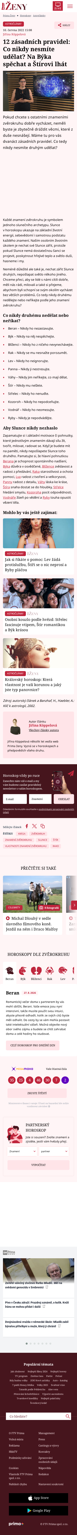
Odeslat (64, 799)
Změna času (37, 1376)
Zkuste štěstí (37, 1093)
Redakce (43, 1474)
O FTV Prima (16, 1433)
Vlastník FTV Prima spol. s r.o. (21, 1476)
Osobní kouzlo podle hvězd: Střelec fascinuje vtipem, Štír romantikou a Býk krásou (36, 624)
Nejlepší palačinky (50, 1398)
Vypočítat (38, 1165)
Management (46, 1433)
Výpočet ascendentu (52, 1393)
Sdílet (62, 26)
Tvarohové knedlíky (27, 1398)
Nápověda (44, 1468)
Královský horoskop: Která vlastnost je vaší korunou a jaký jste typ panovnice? (33, 684)
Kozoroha (34, 492)
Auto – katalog (60, 1380)
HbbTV (13, 1451)
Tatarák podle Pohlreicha (32, 1389)
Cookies (14, 1468)
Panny (7, 482)
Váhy (41, 482)
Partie (49, 1376)
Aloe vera (53, 1389)
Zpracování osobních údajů (47, 1460)
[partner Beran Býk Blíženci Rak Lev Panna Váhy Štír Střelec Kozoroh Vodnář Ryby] (54, 1151)
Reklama (14, 1445)
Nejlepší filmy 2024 (37, 1371)
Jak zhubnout (18, 1371)
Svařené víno (58, 1384)
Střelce (58, 487)
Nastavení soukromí (50, 1484)
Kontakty (44, 1451)
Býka (6, 466)
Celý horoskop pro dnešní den (32, 1045)
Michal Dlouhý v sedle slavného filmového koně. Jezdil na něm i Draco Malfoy (32, 924)
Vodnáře (9, 497)
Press (41, 1439)
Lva (18, 477)
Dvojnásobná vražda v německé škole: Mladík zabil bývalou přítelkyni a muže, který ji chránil (37, 1324)
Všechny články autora (44, 730)
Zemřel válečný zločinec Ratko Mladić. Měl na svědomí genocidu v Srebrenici (33, 1285)
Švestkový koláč (38, 1402)
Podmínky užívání (20, 1458)
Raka (36, 471)
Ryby (46, 497)
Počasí (58, 1376)
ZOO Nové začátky (40, 1380)
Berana (8, 461)
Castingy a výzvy (48, 1445)
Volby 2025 (42, 1384)
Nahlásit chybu (18, 1484)
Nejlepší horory (58, 1371)
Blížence (48, 466)
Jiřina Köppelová (14, 34)
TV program (21, 1376)
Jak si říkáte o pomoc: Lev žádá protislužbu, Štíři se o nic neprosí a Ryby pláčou (36, 564)
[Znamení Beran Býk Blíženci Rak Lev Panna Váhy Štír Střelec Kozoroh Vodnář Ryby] (40, 799)
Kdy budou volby (18, 1380)
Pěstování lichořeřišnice (26, 1393)
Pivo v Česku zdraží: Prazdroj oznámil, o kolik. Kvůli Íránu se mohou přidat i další (37, 1304)
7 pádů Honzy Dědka (23, 1384)
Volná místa (16, 1439)
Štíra (6, 487)
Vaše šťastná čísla (56, 1069)
